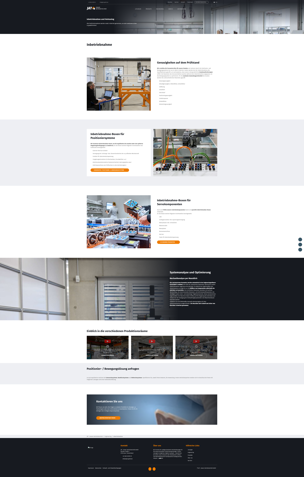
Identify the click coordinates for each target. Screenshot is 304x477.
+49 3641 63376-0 (92, 2)
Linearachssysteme (111, 377)
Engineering (108, 436)
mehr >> (161, 458)
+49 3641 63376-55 (127, 456)
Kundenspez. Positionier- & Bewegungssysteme (109, 170)
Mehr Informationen (107, 352)
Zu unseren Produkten (167, 242)
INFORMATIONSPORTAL (201, 2)
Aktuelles (170, 2)
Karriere (176, 2)
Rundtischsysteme (123, 377)
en (216, 2)
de (214, 2)
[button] (216, 8)
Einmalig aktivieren (107, 355)
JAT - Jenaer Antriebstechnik (95, 436)
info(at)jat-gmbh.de (128, 459)
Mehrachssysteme (136, 377)
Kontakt (183, 2)
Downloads (190, 2)
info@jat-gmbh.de (104, 2)
